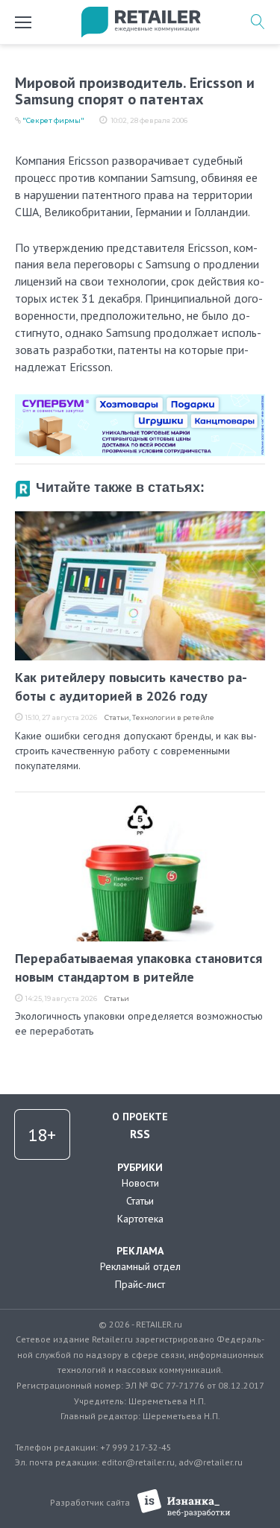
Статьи (117, 717)
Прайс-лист (140, 1284)
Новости (140, 1183)
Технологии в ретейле (173, 717)
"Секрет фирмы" (53, 120)
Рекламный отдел (140, 1266)
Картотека (140, 1218)
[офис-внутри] (140, 400)
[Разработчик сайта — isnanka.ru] (184, 1503)
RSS (140, 1133)
